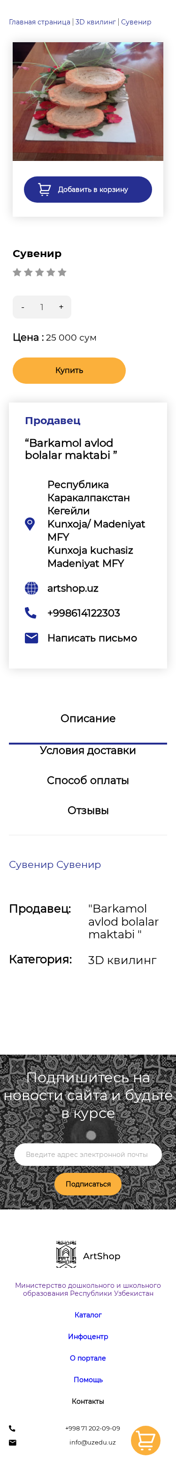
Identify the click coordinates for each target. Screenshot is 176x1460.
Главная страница (39, 22)
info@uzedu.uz (92, 1442)
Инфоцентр (88, 1336)
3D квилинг (96, 22)
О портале (88, 1358)
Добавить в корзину (93, 189)
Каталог (88, 1315)
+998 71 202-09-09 (92, 1428)
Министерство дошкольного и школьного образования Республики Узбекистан (88, 1289)
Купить (69, 370)
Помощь (88, 1380)
